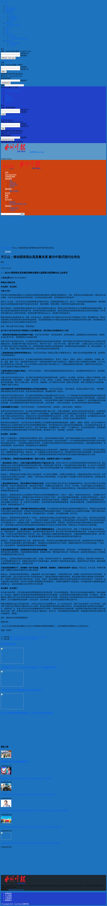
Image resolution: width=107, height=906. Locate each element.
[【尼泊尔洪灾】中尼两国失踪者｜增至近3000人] (12, 686)
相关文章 (4, 644)
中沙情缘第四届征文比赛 (18, 38)
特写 (6, 32)
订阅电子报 (9, 99)
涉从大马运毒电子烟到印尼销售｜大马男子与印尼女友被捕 (26, 713)
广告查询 (8, 97)
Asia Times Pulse (10, 8)
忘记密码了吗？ (7, 60)
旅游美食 (12, 36)
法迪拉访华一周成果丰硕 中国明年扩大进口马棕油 (27, 637)
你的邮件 (23, 67)
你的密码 (23, 55)
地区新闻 (8, 12)
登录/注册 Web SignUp (13, 91)
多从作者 (12, 644)
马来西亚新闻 (10, 10)
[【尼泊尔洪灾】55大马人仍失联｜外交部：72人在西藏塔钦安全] (12, 663)
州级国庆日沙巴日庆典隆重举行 (15, 761)
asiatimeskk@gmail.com (16, 889)
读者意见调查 (14, 43)
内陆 (11, 14)
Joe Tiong (4, 264)
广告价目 (12, 45)
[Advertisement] (36, 156)
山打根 (11, 21)
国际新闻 (8, 23)
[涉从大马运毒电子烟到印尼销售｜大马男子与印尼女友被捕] (12, 709)
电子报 (7, 27)
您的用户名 (24, 53)
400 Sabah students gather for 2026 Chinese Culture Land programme (31, 827)
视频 (6, 30)
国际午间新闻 (14, 25)
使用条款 (8, 893)
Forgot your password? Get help (11, 116)
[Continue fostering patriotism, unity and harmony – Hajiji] (6, 774)
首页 (6, 6)
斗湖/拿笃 (12, 16)
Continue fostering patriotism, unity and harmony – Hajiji (26, 778)
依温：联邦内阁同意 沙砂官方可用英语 (23, 639)
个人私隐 (8, 896)
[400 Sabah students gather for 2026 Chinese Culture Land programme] (6, 822)
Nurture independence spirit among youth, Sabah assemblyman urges (31, 843)
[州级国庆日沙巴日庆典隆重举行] (6, 757)
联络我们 (8, 41)
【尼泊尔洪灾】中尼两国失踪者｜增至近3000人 (22, 690)
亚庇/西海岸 (13, 19)
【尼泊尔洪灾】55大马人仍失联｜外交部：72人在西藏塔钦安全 (29, 667)
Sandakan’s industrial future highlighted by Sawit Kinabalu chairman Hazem (34, 810)
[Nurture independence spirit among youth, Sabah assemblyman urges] (6, 839)
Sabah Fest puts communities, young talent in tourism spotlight (28, 794)
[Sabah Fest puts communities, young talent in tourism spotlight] (6, 790)
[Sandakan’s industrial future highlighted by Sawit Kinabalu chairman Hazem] (6, 806)
